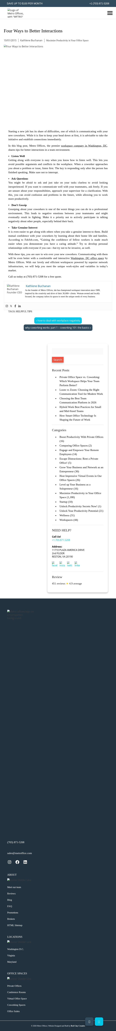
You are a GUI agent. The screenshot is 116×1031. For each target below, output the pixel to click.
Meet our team (14, 887)
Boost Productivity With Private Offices (81, 436)
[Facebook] (15, 306)
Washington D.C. (15, 949)
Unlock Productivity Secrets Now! (78, 506)
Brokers (11, 919)
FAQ (9, 906)
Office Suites (13, 1011)
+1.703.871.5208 (61, 540)
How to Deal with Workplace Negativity (59, 320)
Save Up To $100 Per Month (25, 3)
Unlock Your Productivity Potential (79, 510)
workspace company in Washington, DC (84, 145)
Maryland (11, 962)
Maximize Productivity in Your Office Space (67, 40)
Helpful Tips (24, 311)
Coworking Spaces (16, 1005)
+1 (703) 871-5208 (99, 3)
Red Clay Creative (78, 1026)
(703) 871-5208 (15, 842)
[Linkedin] (19, 306)
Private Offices (14, 986)
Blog (9, 900)
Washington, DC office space (87, 258)
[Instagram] (6, 306)
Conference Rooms (16, 992)
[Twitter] (11, 306)
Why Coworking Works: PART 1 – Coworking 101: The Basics (57, 327)
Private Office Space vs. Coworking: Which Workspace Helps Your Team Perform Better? (80, 381)
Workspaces (66, 519)
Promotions (12, 912)
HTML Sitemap (14, 925)
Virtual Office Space (17, 998)
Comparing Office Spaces (74, 445)
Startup (63, 501)
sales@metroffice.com (19, 853)
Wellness (64, 515)
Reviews (11, 893)
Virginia (11, 955)
